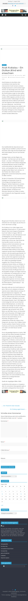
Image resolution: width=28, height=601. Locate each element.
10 (2, 494)
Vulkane (4, 65)
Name (3, 442)
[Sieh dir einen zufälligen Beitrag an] (25, 14)
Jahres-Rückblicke (5, 553)
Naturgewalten (4, 544)
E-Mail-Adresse (5, 450)
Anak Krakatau (12, 77)
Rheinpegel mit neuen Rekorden (16, 3)
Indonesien (18, 77)
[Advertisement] (14, 31)
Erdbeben (3, 555)
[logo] (2, 526)
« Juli (2, 505)
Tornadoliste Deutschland (7, 548)
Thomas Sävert (20, 75)
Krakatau (22, 77)
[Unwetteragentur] (2, 14)
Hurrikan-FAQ (4, 546)
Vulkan (3, 79)
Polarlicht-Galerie (5, 558)
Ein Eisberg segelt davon (18, 409)
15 (21, 494)
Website (3, 458)
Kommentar (4, 421)
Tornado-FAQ (4, 551)
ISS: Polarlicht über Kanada (11, 406)
